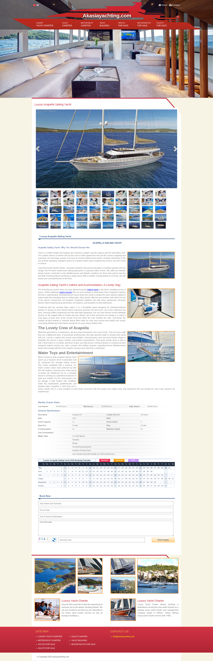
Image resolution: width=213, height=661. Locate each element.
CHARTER (67, 24)
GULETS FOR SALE (46, 648)
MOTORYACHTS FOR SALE (83, 644)
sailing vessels (65, 292)
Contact (176, 5)
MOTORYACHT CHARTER (49, 640)
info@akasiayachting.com (124, 636)
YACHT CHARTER (44, 24)
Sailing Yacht (92, 290)
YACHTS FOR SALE (46, 644)
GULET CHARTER (79, 636)
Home (164, 5)
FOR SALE (123, 24)
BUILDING (104, 24)
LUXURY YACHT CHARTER (50, 636)
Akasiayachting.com (107, 16)
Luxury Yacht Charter (75, 600)
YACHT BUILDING (79, 640)
